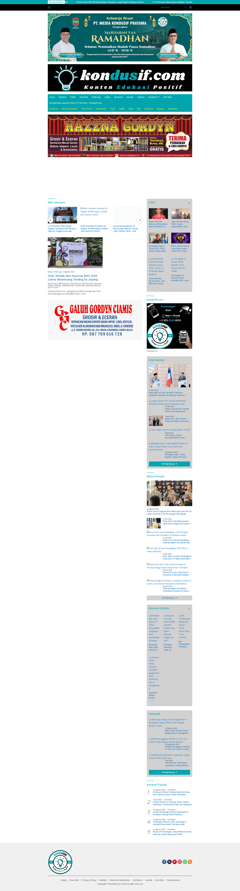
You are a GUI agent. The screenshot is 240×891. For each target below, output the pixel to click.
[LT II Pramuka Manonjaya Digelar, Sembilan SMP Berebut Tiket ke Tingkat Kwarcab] (62, 215)
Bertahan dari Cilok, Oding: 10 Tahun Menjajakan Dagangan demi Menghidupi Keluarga (154, 647)
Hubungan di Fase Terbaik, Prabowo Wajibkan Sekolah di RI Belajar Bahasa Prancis (167, 393)
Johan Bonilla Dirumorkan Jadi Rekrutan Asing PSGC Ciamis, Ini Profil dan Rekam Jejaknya (157, 281)
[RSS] (190, 862)
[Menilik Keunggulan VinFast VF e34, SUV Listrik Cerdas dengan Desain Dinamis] (169, 740)
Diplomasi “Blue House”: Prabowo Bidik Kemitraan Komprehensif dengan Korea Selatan (177, 419)
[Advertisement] (120, 176)
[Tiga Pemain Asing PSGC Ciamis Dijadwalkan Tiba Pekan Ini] (180, 213)
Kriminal (62, 97)
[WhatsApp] (185, 862)
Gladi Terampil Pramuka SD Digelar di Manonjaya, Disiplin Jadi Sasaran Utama (94, 228)
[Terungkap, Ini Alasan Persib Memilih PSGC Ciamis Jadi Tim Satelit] (180, 265)
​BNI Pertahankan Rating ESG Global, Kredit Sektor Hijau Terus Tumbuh (184, 644)
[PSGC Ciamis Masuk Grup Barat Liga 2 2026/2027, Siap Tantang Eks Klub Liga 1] (180, 238)
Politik (73, 97)
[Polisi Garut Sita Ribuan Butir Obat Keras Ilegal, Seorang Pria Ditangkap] (154, 523)
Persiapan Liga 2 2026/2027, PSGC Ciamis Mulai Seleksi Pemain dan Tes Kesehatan (158, 248)
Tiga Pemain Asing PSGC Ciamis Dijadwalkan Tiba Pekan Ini (179, 224)
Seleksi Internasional (93, 285)
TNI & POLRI (86, 109)
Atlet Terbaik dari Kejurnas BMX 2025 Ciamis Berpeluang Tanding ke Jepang (73, 277)
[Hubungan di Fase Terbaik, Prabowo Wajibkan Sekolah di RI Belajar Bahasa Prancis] (169, 375)
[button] (185, 7)
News (50, 271)
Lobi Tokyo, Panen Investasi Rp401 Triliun (175, 436)
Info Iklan (167, 97)
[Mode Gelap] (190, 7)
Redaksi (103, 880)
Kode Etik (74, 880)
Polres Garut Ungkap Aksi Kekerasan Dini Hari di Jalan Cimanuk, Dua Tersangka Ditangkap (169, 512)
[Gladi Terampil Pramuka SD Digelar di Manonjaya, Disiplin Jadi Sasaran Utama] (95, 215)
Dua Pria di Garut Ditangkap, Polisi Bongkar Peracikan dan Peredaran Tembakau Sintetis (176, 541)
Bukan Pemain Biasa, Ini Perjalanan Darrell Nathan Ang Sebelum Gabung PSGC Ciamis (158, 224)
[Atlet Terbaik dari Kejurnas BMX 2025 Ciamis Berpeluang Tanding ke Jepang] (75, 252)
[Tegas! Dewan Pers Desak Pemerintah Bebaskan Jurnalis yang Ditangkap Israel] (169, 402)
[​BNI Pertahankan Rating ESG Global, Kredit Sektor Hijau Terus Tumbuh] (184, 626)
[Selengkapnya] (189, 203)
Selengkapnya (168, 464)
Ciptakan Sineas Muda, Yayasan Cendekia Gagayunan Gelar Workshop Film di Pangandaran (154, 695)
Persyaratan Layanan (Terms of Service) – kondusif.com (75, 103)
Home (52, 97)
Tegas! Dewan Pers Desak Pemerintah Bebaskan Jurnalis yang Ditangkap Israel (177, 410)
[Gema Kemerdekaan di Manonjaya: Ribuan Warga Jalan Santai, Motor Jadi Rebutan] (128, 215)
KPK (139, 109)
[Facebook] (164, 862)
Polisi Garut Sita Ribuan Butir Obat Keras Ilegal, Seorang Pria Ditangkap (177, 522)
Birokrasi (118, 97)
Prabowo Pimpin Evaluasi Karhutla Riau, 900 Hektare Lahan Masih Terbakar (171, 793)
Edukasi (140, 97)
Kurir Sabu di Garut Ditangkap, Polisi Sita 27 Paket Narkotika (177, 557)
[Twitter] (169, 862)
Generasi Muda (87, 283)
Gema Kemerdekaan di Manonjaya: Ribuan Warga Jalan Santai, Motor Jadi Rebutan (125, 228)
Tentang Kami (173, 880)
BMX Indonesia (63, 283)
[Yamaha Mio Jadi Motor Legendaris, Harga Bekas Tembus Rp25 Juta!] (169, 756)
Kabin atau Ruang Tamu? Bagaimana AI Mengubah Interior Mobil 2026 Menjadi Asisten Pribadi (177, 731)
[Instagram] (180, 862)
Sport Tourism (53, 287)
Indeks (108, 97)
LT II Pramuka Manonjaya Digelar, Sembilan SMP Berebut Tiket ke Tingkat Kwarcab (135, 2)
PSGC (112, 109)
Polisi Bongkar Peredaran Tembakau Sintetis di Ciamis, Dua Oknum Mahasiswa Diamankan (176, 589)
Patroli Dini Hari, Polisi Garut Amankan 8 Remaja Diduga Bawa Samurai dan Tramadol (176, 573)
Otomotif (83, 97)
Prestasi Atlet (80, 285)
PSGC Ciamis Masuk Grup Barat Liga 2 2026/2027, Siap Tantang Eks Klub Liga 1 (180, 248)
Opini (130, 109)
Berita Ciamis (53, 283)
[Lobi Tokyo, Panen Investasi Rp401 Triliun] (169, 429)
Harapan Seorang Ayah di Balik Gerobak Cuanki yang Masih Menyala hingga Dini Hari (169, 647)
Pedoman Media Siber (120, 880)
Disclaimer (138, 880)
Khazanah (172, 109)
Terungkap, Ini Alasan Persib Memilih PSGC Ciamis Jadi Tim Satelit (180, 278)
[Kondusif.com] (120, 77)
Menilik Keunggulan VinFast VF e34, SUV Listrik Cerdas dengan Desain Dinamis (177, 747)
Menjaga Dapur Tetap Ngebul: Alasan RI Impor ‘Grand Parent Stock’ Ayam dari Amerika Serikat (177, 455)
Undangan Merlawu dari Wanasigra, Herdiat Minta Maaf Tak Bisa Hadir (169, 823)
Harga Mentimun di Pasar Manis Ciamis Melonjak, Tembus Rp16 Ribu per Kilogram (172, 803)
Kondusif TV (154, 97)
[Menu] (50, 7)
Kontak (130, 97)
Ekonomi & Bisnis (69, 109)
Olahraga (96, 97)
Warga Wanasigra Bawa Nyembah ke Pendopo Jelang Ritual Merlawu (170, 813)
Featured (149, 109)
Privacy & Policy (89, 880)
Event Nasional (75, 283)
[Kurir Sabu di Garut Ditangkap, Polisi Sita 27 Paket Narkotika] (169, 550)
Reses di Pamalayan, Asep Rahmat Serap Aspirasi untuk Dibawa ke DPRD (172, 832)
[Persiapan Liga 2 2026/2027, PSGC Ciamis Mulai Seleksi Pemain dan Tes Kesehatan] (158, 238)
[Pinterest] (174, 862)
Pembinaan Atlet (68, 285)
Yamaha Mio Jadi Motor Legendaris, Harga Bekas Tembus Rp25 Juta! (176, 764)
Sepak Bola (101, 109)
